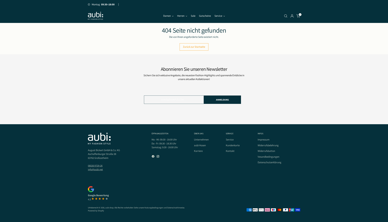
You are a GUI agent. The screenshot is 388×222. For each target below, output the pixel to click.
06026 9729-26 (95, 165)
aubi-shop (109, 207)
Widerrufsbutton (266, 151)
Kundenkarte (233, 145)
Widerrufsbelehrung (268, 145)
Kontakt (230, 151)
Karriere (198, 151)
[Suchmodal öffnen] (286, 16)
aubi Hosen (200, 145)
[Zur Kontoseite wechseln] (292, 16)
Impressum (263, 139)
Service (230, 139)
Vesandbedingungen (268, 156)
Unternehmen (201, 139)
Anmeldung (222, 99)
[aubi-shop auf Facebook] (153, 157)
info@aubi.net (95, 169)
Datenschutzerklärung (269, 162)
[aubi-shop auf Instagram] (158, 157)
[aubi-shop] (95, 16)
